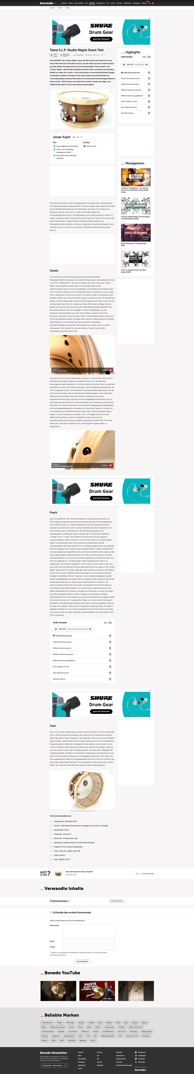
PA (107, 3)
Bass (71, 3)
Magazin (136, 3)
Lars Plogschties (78, 55)
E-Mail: (52, 947)
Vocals (119, 3)
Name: (52, 941)
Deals (144, 3)
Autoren (119, 1062)
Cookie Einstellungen (124, 1065)
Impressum (120, 1055)
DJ (86, 3)
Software (127, 3)
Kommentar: (54, 925)
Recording (79, 3)
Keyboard (101, 3)
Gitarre (64, 3)
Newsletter (52, 1065)
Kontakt (119, 1052)
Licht (112, 3)
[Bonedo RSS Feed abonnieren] (153, 3)
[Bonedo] (48, 3)
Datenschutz (121, 1059)
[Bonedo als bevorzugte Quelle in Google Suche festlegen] (65, 55)
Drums (92, 3)
